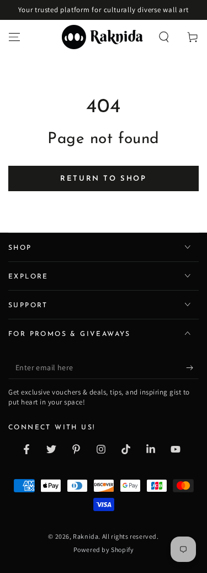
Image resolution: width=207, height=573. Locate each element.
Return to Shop (103, 178)
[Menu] (14, 37)
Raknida (85, 536)
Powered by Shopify (103, 549)
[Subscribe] (192, 368)
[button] (164, 37)
